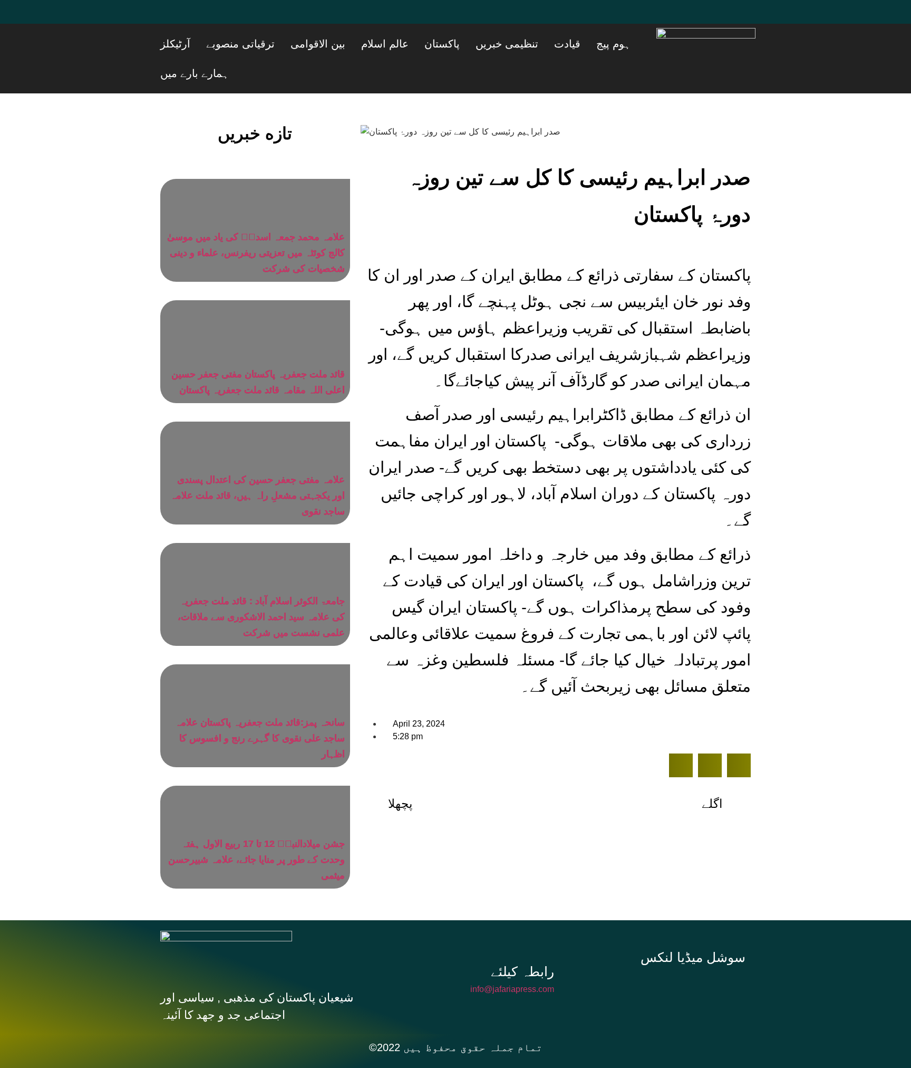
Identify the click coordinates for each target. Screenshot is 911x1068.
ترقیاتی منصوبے (337, 44)
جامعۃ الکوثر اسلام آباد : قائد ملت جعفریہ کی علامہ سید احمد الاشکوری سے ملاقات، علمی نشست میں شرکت (261, 587)
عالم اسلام (455, 44)
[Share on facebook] (681, 736)
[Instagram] (697, 958)
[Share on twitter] (710, 736)
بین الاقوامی (401, 44)
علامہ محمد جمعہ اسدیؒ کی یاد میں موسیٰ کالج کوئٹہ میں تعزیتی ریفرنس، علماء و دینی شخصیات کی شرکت (256, 223)
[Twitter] (205, 18)
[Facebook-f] (626, 958)
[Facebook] (173, 18)
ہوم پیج (631, 44)
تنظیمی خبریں (551, 44)
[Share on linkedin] (739, 736)
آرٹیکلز (285, 44)
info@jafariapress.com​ (512, 959)
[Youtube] (237, 18)
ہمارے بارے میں (233, 44)
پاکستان (499, 44)
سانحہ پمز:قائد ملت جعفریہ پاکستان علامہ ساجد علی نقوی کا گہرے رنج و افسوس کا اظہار (260, 709)
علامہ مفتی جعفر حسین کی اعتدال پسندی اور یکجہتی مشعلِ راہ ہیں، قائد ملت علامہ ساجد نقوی (257, 466)
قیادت (598, 44)
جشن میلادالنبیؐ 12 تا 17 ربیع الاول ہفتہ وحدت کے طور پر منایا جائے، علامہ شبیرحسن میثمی (256, 830)
